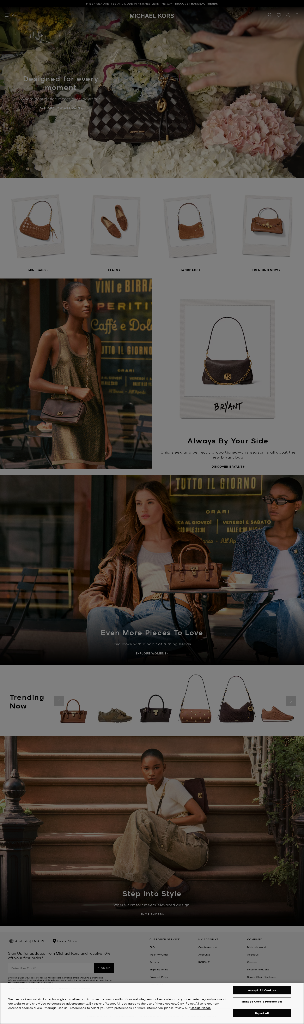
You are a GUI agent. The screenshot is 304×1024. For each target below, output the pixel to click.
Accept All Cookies (262, 990)
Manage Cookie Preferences (262, 1001)
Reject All (262, 1013)
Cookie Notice (200, 1008)
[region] (152, 1003)
